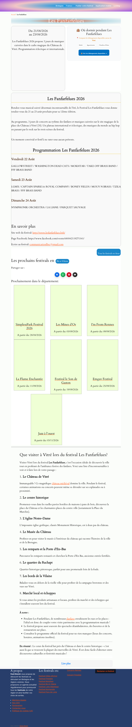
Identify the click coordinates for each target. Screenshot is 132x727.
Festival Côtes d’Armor (48, 676)
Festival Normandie (47, 689)
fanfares (70, 618)
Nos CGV (16, 703)
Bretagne (59, 6)
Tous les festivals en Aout (109, 253)
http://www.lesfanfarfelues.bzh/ (48, 232)
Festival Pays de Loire (48, 692)
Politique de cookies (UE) (22, 711)
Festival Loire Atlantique (49, 687)
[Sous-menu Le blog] (120, 5)
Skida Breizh (23, 726)
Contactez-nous (18, 708)
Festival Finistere (46, 679)
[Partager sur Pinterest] (69, 274)
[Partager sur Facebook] (57, 274)
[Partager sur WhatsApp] (63, 274)
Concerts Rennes (74, 670)
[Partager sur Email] (75, 274)
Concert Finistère (74, 675)
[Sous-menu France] (72, 5)
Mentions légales (19, 700)
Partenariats (17, 705)
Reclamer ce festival (105, 671)
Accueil (13, 15)
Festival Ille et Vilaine (47, 684)
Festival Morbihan (46, 681)
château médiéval (61, 483)
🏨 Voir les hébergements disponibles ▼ (94, 53)
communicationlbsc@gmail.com (46, 244)
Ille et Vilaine (62, 261)
